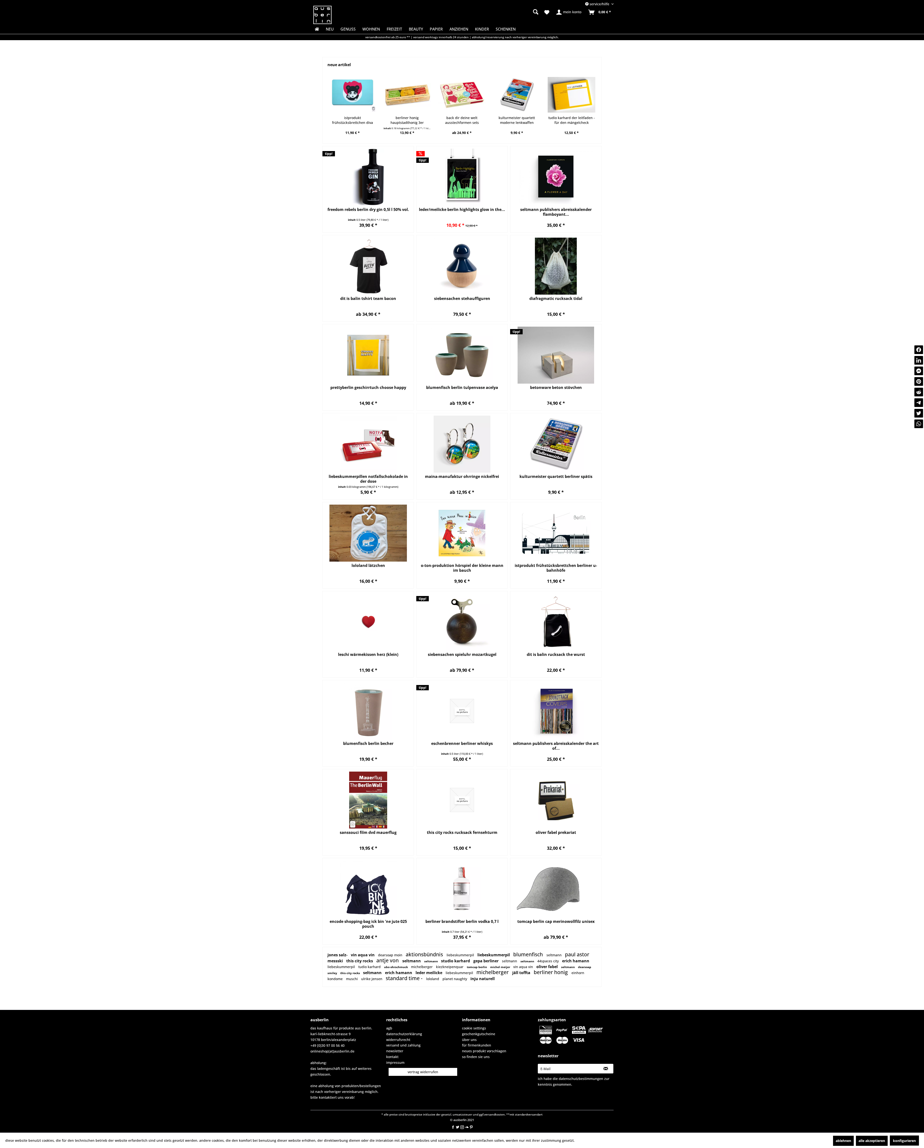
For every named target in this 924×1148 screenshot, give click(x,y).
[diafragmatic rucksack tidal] (556, 266)
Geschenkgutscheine (478, 1034)
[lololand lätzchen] (368, 533)
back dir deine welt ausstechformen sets (407, 120)
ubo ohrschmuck (396, 967)
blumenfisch (528, 954)
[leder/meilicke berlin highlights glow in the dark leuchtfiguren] (462, 177)
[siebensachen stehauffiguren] (462, 266)
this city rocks (360, 961)
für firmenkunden (476, 1045)
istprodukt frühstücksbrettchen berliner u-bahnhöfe (556, 568)
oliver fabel (547, 966)
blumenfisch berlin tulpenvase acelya (462, 387)
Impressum (395, 1062)
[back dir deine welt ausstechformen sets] (407, 94)
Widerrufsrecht (398, 1039)
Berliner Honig (551, 972)
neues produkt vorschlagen (484, 1051)
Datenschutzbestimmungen (581, 1078)
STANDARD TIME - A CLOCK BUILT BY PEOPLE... (571, 120)
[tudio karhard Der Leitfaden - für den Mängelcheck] (516, 94)
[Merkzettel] (547, 12)
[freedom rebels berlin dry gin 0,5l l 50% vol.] (368, 177)
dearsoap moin (390, 955)
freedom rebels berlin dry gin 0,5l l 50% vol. (368, 209)
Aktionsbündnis (425, 954)
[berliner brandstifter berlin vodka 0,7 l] (462, 889)
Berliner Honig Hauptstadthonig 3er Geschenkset (352, 120)
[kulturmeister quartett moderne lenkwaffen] (462, 94)
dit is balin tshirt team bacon (368, 298)
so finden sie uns (476, 1056)
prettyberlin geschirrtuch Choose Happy (368, 387)
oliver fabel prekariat (556, 832)
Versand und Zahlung (403, 1045)
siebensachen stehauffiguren (462, 298)
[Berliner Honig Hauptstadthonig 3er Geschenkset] (352, 94)
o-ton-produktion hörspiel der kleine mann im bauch (462, 568)
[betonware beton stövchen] (556, 355)
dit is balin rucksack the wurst (556, 654)
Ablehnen (843, 1140)
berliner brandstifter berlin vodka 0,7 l (462, 921)
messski (335, 961)
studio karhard (456, 961)
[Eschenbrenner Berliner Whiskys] (462, 711)
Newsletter (394, 1051)
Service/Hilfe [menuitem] (599, 4)
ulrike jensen (372, 979)
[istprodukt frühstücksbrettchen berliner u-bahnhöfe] (556, 533)
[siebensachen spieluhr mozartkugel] (462, 622)
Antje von (388, 960)
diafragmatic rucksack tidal (555, 298)
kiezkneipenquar (450, 966)
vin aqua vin (363, 955)
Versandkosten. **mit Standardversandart (513, 1114)
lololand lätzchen (368, 565)
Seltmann (554, 955)
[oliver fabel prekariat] (556, 800)
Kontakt (392, 1056)
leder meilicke (429, 972)
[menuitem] (498, 12)
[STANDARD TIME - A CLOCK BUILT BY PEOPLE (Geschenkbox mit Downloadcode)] (571, 94)
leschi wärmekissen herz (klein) (368, 654)
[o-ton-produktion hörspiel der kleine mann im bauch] (462, 533)
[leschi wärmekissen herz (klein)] (368, 622)
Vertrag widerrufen (423, 1072)
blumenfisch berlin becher (368, 743)
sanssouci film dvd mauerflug (368, 832)
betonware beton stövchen (556, 387)
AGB (389, 1028)
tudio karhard (370, 966)
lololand (433, 979)
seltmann (510, 961)
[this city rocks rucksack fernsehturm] (462, 800)
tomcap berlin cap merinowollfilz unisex (556, 921)
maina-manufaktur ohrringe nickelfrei (462, 476)
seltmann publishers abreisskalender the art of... (556, 746)
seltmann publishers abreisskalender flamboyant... (556, 212)
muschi (352, 979)
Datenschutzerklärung (404, 1034)
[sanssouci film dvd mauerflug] (368, 800)
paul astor (577, 954)
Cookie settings (474, 1028)
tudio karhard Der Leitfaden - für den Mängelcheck (517, 120)
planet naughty (455, 979)
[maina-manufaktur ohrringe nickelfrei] (462, 444)
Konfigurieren (904, 1140)
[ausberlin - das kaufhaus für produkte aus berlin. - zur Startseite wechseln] (322, 15)
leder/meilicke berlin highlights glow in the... (462, 209)
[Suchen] (536, 12)
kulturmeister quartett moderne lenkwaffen (462, 120)
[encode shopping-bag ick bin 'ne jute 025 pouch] (368, 889)
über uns (469, 1039)
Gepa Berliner (486, 961)
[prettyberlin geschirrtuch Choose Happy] (368, 355)
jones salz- (337, 955)
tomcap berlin (477, 967)
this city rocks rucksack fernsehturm (462, 832)
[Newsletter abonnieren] (605, 1068)
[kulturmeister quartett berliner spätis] (556, 444)
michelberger (422, 966)
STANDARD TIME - (405, 978)
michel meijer (500, 967)
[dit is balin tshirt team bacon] (368, 266)
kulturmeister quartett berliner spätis (556, 476)
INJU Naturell (482, 978)
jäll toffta (521, 972)
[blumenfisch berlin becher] (368, 711)
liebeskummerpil (461, 955)
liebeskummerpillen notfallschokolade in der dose (368, 479)
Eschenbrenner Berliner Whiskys (462, 743)
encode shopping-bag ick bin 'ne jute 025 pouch (368, 924)
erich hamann (575, 961)
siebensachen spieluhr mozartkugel (462, 654)
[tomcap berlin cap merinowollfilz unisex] (556, 889)
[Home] (316, 29)
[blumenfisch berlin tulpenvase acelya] (462, 355)
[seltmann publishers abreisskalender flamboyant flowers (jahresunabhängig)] (556, 177)
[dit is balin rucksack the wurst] (556, 622)
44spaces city (548, 961)
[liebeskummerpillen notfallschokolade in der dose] (368, 444)
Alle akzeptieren (872, 1140)
